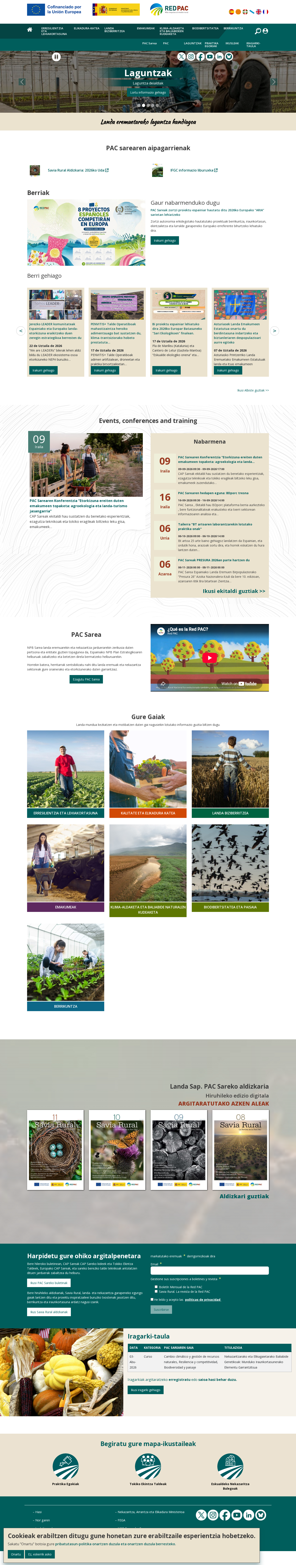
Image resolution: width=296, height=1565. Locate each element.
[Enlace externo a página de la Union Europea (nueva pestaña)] (57, 11)
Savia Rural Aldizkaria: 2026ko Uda (76, 170)
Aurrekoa (20, 330)
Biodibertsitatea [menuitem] (205, 28)
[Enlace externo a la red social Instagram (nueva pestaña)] (191, 56)
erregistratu (179, 1379)
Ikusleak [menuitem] (232, 43)
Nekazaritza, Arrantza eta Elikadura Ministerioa (151, 1512)
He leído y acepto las (169, 1300)
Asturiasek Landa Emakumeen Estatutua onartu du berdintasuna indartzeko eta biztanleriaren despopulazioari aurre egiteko (237, 333)
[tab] (139, 105)
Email (154, 1264)
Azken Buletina (148, 92)
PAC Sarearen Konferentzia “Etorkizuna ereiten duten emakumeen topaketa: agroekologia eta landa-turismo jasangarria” (78, 505)
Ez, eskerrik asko (40, 1554)
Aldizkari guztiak (244, 1196)
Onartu (16, 1554)
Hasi (38, 1512)
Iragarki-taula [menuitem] (253, 44)
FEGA (121, 1520)
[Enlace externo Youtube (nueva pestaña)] (210, 56)
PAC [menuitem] (166, 43)
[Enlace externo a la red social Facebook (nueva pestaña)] (201, 56)
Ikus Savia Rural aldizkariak (49, 1312)
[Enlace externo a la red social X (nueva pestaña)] (182, 56)
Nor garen (42, 1520)
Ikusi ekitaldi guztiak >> (234, 590)
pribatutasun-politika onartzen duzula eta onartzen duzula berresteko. (115, 1544)
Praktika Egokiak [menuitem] (211, 44)
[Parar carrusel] (56, 57)
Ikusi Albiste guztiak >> (253, 390)
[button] (22, 82)
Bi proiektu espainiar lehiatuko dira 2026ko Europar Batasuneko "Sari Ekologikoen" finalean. (177, 328)
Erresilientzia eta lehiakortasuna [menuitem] (54, 31)
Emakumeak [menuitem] (146, 28)
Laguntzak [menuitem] (193, 43)
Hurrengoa (274, 330)
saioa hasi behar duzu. (217, 1379)
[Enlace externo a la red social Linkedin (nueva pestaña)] (220, 56)
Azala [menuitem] (31, 31)
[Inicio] (171, 11)
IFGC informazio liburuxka (192, 170)
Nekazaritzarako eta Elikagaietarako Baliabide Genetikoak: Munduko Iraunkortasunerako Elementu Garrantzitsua (256, 1361)
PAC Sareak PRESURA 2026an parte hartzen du (214, 560)
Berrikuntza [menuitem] (233, 28)
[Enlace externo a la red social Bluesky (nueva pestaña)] (229, 56)
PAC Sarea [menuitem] (149, 43)
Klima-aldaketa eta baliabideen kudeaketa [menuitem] (172, 31)
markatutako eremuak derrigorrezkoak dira (183, 1256)
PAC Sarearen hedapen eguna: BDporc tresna (213, 493)
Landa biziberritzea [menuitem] (114, 29)
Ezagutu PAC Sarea (86, 679)
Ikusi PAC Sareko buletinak (48, 1283)
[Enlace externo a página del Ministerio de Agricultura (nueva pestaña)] (118, 11)
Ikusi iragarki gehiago (145, 1390)
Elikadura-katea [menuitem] (86, 28)
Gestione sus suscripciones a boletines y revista (184, 1279)
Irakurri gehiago (165, 240)
